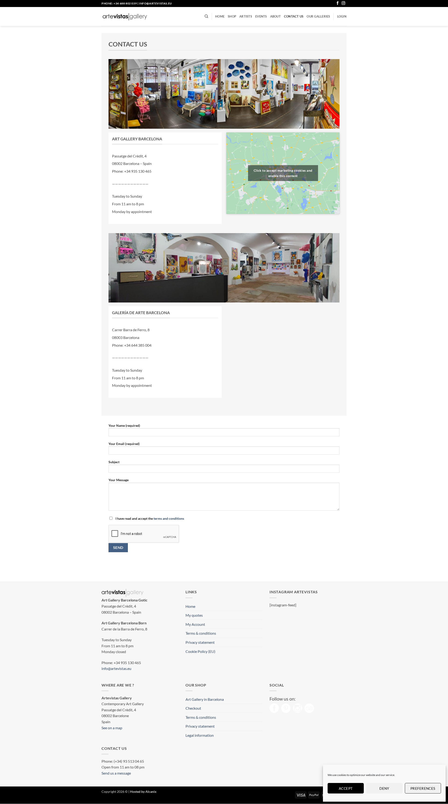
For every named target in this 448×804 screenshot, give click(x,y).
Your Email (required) (124, 444)
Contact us (294, 16)
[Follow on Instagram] (343, 3)
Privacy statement (200, 642)
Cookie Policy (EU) (200, 651)
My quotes (194, 615)
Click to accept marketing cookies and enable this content (283, 173)
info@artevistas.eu (155, 3)
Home (219, 16)
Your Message (118, 480)
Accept (346, 788)
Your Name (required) (124, 425)
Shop (232, 16)
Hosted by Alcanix (143, 791)
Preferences (422, 788)
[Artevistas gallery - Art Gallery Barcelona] (125, 16)
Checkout (193, 708)
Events (261, 16)
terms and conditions (169, 518)
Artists (245, 16)
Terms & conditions (201, 633)
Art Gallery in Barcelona (205, 699)
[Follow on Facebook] (338, 3)
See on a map (112, 728)
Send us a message (116, 773)
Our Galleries (318, 16)
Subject (113, 462)
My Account (195, 624)
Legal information (200, 735)
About (275, 16)
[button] (341, 16)
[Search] (206, 16)
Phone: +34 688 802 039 (119, 3)
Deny (384, 788)
